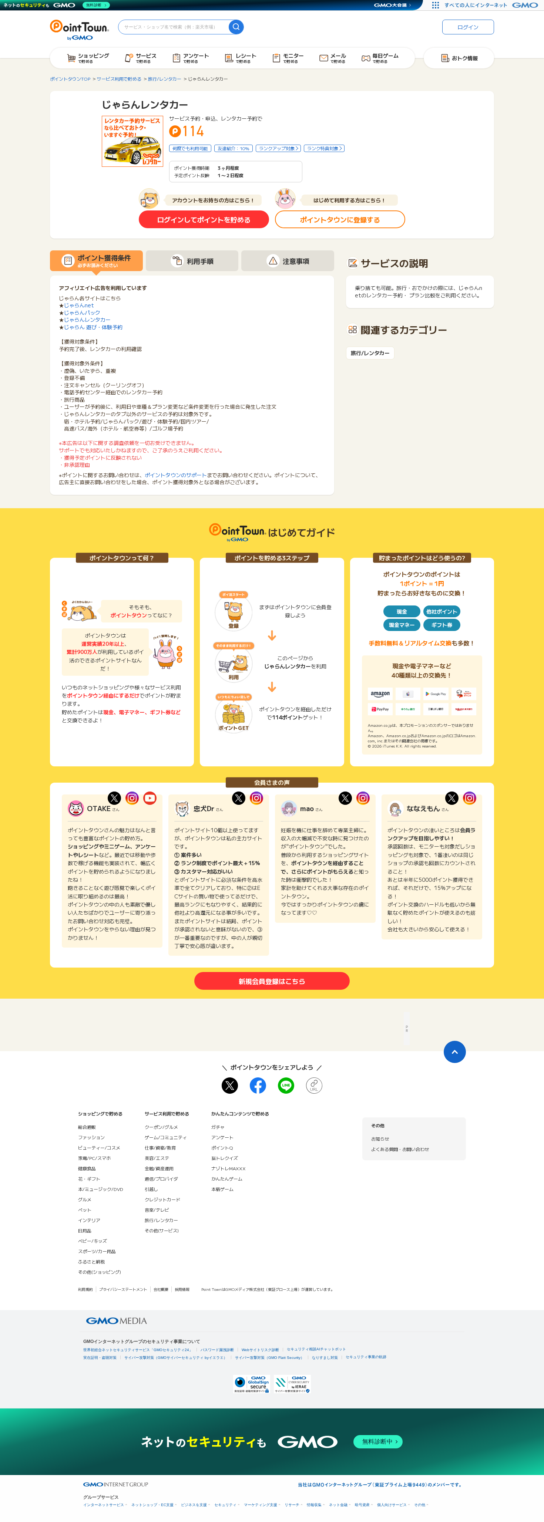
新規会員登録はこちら (272, 981)
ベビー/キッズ (92, 1241)
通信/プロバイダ (161, 1178)
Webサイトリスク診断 (260, 1350)
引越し (151, 1189)
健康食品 (87, 1168)
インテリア (89, 1220)
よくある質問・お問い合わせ (400, 1149)
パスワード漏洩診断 (217, 1350)
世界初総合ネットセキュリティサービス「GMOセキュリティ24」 (138, 1350)
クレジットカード (162, 1199)
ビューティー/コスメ (99, 1147)
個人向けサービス (392, 1505)
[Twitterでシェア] (230, 1085)
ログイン (468, 27)
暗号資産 (362, 1505)
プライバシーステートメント (123, 1289)
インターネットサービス (103, 1505)
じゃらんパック (82, 312)
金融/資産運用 (159, 1168)
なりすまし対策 (325, 1358)
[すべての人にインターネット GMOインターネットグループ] (492, 5)
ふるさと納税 (91, 1261)
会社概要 (161, 1289)
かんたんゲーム (226, 1178)
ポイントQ (222, 1147)
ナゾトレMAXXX (228, 1168)
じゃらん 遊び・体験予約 (93, 327)
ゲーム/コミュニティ (166, 1137)
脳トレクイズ (224, 1158)
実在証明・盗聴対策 (100, 1358)
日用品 (84, 1230)
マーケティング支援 (260, 1505)
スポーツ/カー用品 (97, 1251)
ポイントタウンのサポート (176, 475)
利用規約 (85, 1289)
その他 (419, 1505)
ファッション (91, 1137)
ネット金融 (338, 1505)
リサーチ (292, 1505)
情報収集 (314, 1505)
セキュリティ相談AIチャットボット (316, 1349)
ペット (84, 1210)
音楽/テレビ (157, 1210)
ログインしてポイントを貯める (204, 219)
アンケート (222, 1137)
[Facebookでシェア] (258, 1085)
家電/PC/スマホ (94, 1158)
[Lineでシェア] (286, 1085)
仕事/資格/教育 (160, 1147)
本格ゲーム (222, 1189)
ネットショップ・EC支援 (152, 1505)
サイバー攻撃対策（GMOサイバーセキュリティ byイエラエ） (175, 1358)
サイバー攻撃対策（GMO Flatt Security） (269, 1358)
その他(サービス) (162, 1230)
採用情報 (182, 1289)
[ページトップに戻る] (455, 1052)
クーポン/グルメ (161, 1127)
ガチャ (218, 1127)
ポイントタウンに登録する (340, 219)
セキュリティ (225, 1505)
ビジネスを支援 (194, 1505)
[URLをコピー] (314, 1085)
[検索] (236, 27)
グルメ (84, 1199)
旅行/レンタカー (370, 353)
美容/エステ (157, 1158)
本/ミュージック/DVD (100, 1189)
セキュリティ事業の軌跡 (366, 1357)
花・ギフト (89, 1178)
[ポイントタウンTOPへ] (79, 29)
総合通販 (87, 1127)
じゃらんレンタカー (87, 319)
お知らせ (380, 1138)
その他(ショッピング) (99, 1272)
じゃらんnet (79, 305)
